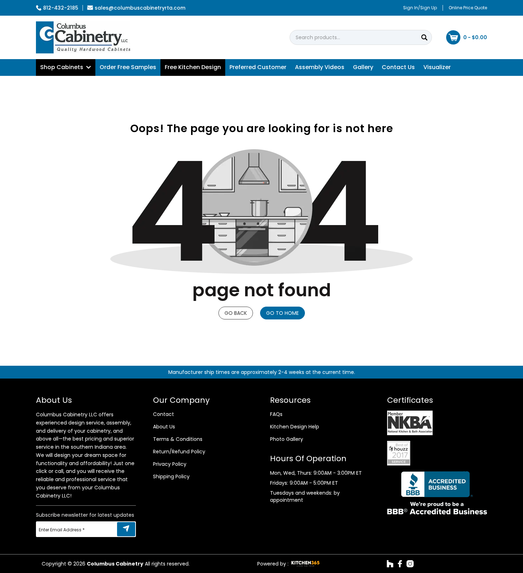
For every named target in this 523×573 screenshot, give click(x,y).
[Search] (424, 37)
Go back (235, 313)
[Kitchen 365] (305, 564)
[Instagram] (410, 563)
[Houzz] (390, 563)
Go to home (282, 313)
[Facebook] (400, 563)
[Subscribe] (126, 529)
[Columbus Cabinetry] (83, 37)
